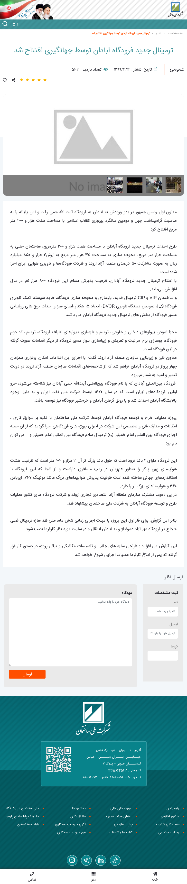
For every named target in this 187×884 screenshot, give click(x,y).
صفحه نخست (175, 33)
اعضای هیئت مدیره (119, 817)
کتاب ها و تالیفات (120, 833)
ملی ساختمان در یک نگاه (22, 808)
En (15, 24)
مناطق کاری (78, 817)
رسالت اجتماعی (168, 833)
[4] (115, 185)
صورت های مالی (121, 808)
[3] (134, 185)
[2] (154, 185)
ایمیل (173, 624)
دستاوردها (79, 808)
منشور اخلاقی (170, 817)
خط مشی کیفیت (167, 825)
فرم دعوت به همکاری (71, 833)
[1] (173, 185)
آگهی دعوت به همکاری (70, 825)
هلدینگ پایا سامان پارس (22, 817)
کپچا (174, 646)
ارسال (27, 674)
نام (176, 602)
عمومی (177, 69)
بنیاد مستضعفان (28, 825)
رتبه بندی (173, 808)
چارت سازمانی (123, 825)
